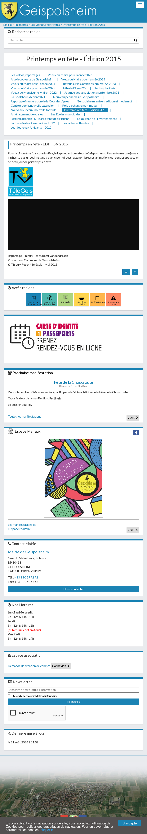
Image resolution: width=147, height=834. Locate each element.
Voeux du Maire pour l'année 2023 (33, 88)
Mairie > (8, 24)
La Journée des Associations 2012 (33, 123)
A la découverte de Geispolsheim (32, 79)
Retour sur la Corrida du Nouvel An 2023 (89, 83)
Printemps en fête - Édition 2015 (84, 24)
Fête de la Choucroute (73, 382)
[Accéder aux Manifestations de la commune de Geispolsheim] (97, 297)
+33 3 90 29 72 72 (26, 577)
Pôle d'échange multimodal (79, 105)
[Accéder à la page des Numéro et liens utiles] (49, 297)
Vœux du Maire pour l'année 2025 (83, 79)
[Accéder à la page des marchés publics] (81, 297)
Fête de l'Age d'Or (75, 88)
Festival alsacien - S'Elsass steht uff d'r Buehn (40, 118)
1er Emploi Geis (104, 88)
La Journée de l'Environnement (97, 118)
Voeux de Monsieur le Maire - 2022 (34, 92)
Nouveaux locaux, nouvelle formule (33, 110)
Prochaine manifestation (33, 373)
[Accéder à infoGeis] (65, 297)
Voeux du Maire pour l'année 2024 (33, 83)
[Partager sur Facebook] (135, 272)
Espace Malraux (28, 431)
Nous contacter (73, 589)
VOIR (131, 417)
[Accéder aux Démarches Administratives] (34, 297)
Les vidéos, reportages (25, 75)
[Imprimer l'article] (126, 272)
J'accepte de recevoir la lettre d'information (35, 695)
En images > (22, 24)
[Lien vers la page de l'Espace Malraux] (73, 477)
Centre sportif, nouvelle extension (32, 105)
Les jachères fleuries (76, 123)
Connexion (59, 666)
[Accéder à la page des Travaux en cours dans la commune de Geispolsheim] (113, 297)
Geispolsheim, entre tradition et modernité (104, 101)
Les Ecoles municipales (66, 114)
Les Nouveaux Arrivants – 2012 (31, 127)
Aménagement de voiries (27, 114)
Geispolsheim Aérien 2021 (28, 97)
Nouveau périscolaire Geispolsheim (76, 97)
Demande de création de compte (29, 666)
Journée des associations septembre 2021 (92, 92)
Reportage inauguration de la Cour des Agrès (40, 101)
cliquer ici (47, 829)
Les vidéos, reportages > (46, 24)
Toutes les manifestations (24, 416)
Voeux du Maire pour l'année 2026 (70, 75)
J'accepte (130, 823)
